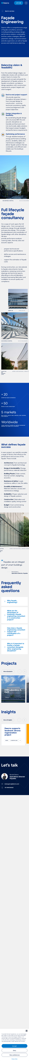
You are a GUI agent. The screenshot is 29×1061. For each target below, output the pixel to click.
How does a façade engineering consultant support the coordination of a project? (16, 631)
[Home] (5, 3)
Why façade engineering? (12, 601)
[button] (26, 1031)
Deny (14, 1050)
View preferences (14, 1055)
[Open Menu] (26, 3)
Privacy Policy (14, 1058)
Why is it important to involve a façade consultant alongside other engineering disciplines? (15, 647)
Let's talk (18, 3)
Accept (14, 1046)
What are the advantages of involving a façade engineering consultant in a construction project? (16, 615)
